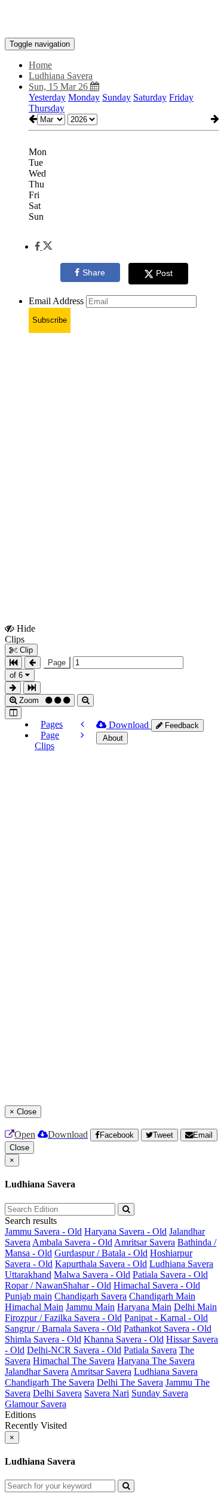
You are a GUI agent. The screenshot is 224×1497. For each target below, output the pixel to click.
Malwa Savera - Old (92, 1274)
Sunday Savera (159, 1393)
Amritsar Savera (144, 1242)
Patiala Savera (150, 1350)
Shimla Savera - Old (43, 1339)
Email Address (56, 301)
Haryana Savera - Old (125, 1231)
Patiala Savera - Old (170, 1274)
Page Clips (47, 740)
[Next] (82, 735)
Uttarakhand (28, 1274)
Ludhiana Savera (181, 1264)
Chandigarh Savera (90, 1296)
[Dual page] (13, 713)
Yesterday (47, 97)
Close (19, 1147)
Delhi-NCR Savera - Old (74, 1350)
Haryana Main (144, 1307)
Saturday (150, 97)
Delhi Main (195, 1307)
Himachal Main (34, 1307)
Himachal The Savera (74, 1361)
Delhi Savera (57, 1393)
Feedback (180, 725)
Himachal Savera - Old (156, 1285)
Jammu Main (90, 1307)
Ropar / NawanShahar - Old (58, 1285)
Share (93, 272)
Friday (181, 97)
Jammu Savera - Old (43, 1231)
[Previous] (82, 724)
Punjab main (28, 1296)
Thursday (47, 108)
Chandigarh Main (162, 1296)
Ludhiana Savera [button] (61, 76)
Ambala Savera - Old (72, 1242)
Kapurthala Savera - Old (101, 1264)
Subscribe (49, 320)
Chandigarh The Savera (49, 1382)
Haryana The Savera (156, 1361)
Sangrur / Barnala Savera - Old (63, 1328)
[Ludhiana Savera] (112, 20)
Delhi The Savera (130, 1382)
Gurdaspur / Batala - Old (101, 1253)
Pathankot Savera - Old (167, 1328)
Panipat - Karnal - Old (166, 1318)
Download (128, 725)
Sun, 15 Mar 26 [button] (59, 86)
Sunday (116, 97)
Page (57, 662)
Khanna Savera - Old (124, 1339)
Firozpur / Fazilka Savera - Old (63, 1318)
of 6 (17, 675)
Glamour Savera (35, 1404)
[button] (43, 246)
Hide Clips (20, 633)
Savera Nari (106, 1393)
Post (164, 273)
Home (40, 65)
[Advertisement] (112, 455)
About (112, 738)
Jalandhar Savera (37, 1371)
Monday (84, 97)
